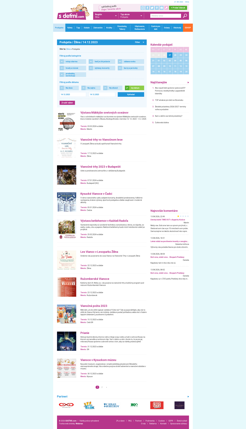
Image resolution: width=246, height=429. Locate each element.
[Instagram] (143, 8)
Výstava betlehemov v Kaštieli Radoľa (104, 220)
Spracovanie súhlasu (178, 424)
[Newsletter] (162, 8)
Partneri (138, 421)
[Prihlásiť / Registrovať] (166, 8)
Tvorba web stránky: (71, 424)
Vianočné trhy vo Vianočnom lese (101, 139)
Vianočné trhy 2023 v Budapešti (100, 166)
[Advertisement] (170, 167)
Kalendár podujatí (162, 44)
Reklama (153, 424)
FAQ (130, 421)
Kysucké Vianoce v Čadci (96, 193)
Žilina (68, 49)
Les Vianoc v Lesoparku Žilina (99, 251)
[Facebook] (147, 8)
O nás (143, 424)
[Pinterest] (157, 8)
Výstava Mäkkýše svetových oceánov (104, 112)
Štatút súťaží (182, 421)
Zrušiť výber (67, 103)
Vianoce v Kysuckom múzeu (98, 360)
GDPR (170, 421)
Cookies (161, 421)
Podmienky (150, 421)
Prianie (84, 333)
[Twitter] (152, 8)
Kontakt (163, 424)
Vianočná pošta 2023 (93, 306)
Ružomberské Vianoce (94, 278)
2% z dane (120, 421)
